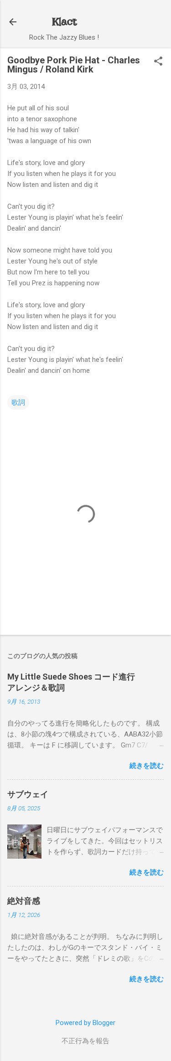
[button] (158, 62)
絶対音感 (23, 901)
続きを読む (147, 766)
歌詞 (18, 402)
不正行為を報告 (85, 1041)
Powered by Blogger (85, 1023)
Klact (64, 21)
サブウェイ (27, 794)
